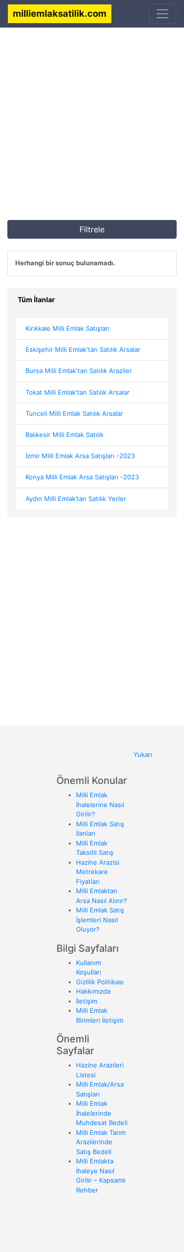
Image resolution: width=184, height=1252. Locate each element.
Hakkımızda (93, 991)
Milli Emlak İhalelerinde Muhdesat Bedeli (102, 1113)
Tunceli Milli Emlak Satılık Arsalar (74, 413)
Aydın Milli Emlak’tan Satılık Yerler (76, 498)
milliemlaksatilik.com (59, 13)
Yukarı (142, 754)
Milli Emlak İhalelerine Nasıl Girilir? (100, 804)
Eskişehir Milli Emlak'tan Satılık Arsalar (83, 349)
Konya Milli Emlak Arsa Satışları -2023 (82, 477)
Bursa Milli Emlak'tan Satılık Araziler (79, 371)
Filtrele (92, 229)
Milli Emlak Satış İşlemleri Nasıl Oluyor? (100, 919)
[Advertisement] (92, 127)
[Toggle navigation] (162, 14)
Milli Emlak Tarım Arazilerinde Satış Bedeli (101, 1142)
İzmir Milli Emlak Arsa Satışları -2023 (80, 456)
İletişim (86, 1001)
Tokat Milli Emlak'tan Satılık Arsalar (78, 392)
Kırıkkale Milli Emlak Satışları (67, 328)
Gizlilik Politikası (100, 982)
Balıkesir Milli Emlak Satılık (65, 434)
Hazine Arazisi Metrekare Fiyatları (97, 871)
